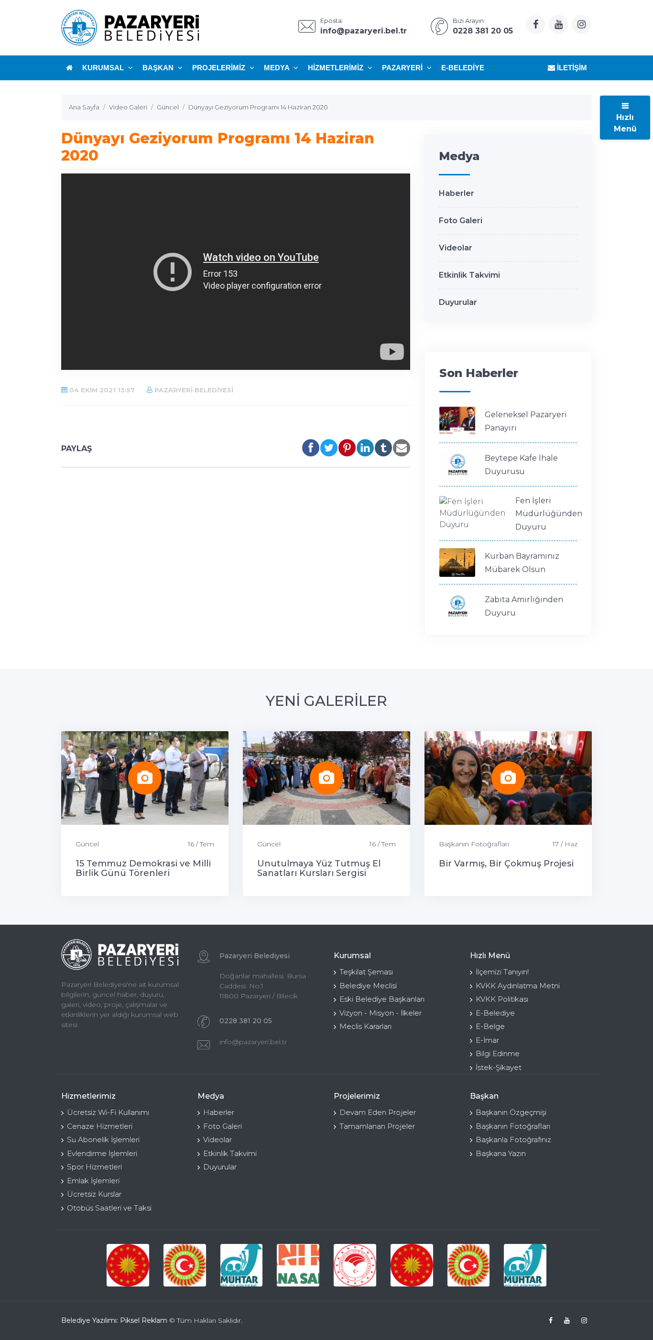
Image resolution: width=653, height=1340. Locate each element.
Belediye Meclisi (368, 985)
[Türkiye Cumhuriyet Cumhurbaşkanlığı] (355, 1265)
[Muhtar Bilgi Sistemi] (185, 1265)
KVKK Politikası (502, 999)
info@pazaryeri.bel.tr (253, 1041)
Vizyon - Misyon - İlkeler (380, 1012)
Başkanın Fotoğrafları (474, 844)
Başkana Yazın (501, 1153)
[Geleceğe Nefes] (298, 1265)
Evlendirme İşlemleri (102, 1153)
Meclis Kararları (365, 1026)
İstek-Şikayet (499, 1067)
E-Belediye (462, 68)
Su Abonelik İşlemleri (103, 1139)
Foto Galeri (460, 220)
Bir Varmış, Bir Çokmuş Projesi (506, 863)
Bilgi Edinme (498, 1053)
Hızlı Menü (625, 123)
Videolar (455, 247)
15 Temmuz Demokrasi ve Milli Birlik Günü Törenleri (143, 868)
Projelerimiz (219, 68)
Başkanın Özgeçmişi (511, 1112)
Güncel (87, 844)
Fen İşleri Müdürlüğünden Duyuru (548, 513)
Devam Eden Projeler (377, 1112)
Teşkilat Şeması (366, 971)
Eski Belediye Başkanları (381, 999)
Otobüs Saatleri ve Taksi (109, 1207)
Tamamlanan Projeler (377, 1126)
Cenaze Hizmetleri (99, 1126)
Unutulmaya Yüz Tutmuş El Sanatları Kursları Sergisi (319, 868)
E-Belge (490, 1026)
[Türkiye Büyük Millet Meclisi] (128, 1265)
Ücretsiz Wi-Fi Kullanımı (108, 1112)
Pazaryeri (403, 68)
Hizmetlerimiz (336, 68)
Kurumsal (104, 68)
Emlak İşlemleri (93, 1180)
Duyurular (458, 302)
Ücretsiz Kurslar (94, 1194)
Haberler (456, 193)
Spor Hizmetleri (94, 1166)
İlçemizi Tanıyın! (502, 971)
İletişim (571, 68)
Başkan (158, 68)
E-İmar (487, 1040)
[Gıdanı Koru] (241, 1265)
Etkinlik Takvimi (469, 275)
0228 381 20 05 (245, 1020)
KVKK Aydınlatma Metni (518, 985)
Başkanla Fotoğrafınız (513, 1139)
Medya (277, 68)
